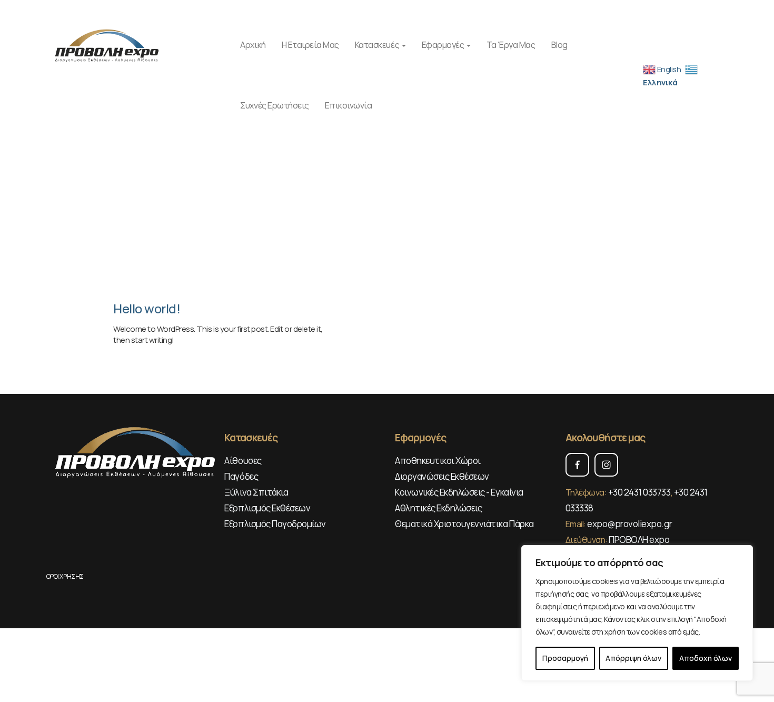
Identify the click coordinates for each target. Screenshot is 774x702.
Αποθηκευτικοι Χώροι (438, 460)
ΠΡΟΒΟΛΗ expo (639, 539)
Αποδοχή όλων (705, 658)
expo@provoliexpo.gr (629, 524)
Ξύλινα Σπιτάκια (256, 492)
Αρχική (252, 45)
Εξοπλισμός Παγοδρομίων (274, 524)
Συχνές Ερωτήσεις (274, 105)
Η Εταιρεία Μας (310, 45)
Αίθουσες (242, 460)
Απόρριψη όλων (633, 658)
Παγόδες (241, 476)
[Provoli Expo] (107, 44)
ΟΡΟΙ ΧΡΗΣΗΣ (65, 576)
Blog (559, 45)
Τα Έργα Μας (511, 45)
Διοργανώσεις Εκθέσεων (442, 476)
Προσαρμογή (565, 658)
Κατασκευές (378, 45)
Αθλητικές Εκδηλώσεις (438, 508)
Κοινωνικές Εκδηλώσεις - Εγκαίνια (459, 492)
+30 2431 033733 (639, 492)
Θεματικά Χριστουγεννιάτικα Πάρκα (464, 524)
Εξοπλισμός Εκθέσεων (267, 508)
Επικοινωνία (348, 105)
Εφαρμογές (443, 45)
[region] (637, 613)
